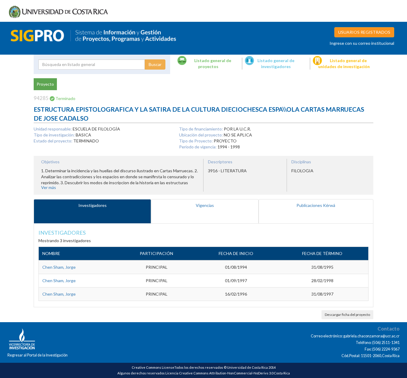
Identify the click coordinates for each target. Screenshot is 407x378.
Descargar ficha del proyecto (347, 314)
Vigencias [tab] (205, 205)
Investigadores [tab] (92, 205)
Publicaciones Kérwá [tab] (315, 205)
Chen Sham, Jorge (59, 267)
